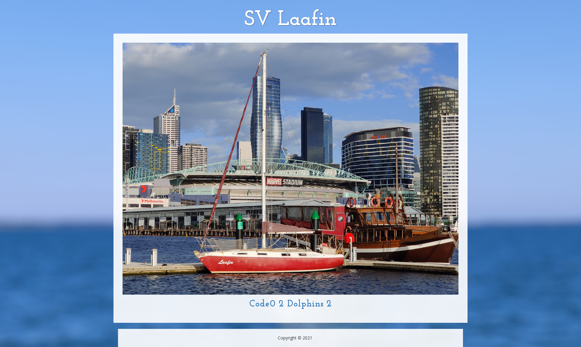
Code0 (262, 304)
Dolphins (305, 304)
